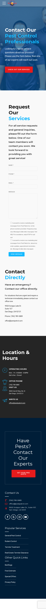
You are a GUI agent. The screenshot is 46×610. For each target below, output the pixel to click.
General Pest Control (13, 536)
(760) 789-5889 (15, 500)
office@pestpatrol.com (18, 504)
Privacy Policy (10, 582)
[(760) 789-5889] (6, 500)
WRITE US (13, 399)
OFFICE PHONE (15, 381)
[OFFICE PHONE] (4, 382)
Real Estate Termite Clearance (16, 553)
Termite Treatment (12, 547)
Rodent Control (11, 541)
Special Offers (10, 576)
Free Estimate (10, 571)
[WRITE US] (4, 400)
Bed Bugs (8, 565)
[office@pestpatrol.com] (6, 504)
